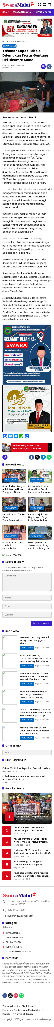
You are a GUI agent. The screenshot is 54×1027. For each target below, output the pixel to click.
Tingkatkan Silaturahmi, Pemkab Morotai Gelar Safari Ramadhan (31, 874)
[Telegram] (43, 457)
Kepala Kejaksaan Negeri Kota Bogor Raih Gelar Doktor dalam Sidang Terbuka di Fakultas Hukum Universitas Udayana (39, 517)
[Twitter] (37, 457)
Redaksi (6, 1013)
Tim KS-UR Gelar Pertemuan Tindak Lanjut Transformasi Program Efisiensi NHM (29, 829)
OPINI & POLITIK (13, 942)
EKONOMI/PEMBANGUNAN (18, 951)
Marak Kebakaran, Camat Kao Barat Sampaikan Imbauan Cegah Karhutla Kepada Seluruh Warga (39, 489)
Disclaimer (27, 1006)
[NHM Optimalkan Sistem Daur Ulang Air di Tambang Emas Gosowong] (40, 532)
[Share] (49, 66)
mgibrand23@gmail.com (20, 915)
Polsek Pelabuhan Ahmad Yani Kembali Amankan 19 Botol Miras (23, 778)
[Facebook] (31, 457)
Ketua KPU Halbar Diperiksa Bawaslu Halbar (26, 768)
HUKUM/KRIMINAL (14, 946)
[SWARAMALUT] (18, 4)
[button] (39, 4)
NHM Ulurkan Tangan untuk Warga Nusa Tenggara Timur (13, 489)
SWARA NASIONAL (14, 937)
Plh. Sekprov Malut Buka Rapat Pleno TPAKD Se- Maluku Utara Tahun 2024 (30, 840)
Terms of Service (24, 1013)
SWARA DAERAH (9, 46)
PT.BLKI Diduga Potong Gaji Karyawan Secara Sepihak (28, 863)
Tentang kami (10, 1006)
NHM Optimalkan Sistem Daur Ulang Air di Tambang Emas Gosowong (39, 545)
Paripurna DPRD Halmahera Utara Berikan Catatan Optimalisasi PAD (32, 852)
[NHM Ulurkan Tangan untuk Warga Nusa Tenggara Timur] (14, 476)
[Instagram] (16, 995)
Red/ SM (5, 66)
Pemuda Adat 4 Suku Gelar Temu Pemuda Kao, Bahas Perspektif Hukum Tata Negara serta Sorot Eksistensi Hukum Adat (14, 517)
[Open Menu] (44, 4)
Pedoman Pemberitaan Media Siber (21, 1010)
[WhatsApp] (49, 457)
